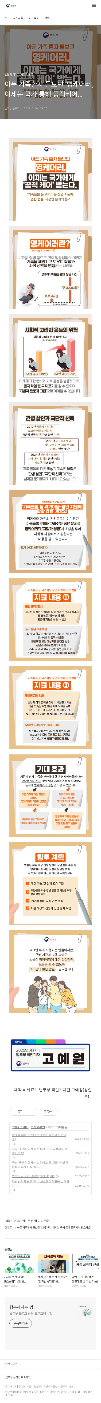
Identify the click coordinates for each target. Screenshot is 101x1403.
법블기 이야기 (20, 1127)
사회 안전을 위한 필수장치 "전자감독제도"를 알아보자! (40, 1151)
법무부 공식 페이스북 (17, 1379)
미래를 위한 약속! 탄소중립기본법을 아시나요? (39, 1137)
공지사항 (18, 18)
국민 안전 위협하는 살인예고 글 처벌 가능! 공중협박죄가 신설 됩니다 (40, 1164)
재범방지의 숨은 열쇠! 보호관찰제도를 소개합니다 (40, 1183)
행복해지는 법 (21, 1307)
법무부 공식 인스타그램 (18, 1394)
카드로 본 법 (38, 1127)
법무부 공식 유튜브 (16, 1372)
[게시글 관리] (33, 1111)
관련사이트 (11, 1364)
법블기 (48, 18)
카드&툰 (34, 18)
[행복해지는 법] (11, 6)
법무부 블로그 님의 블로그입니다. (30, 1314)
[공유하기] (27, 1111)
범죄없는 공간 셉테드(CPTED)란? (33, 1176)
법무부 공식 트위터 (16, 1387)
